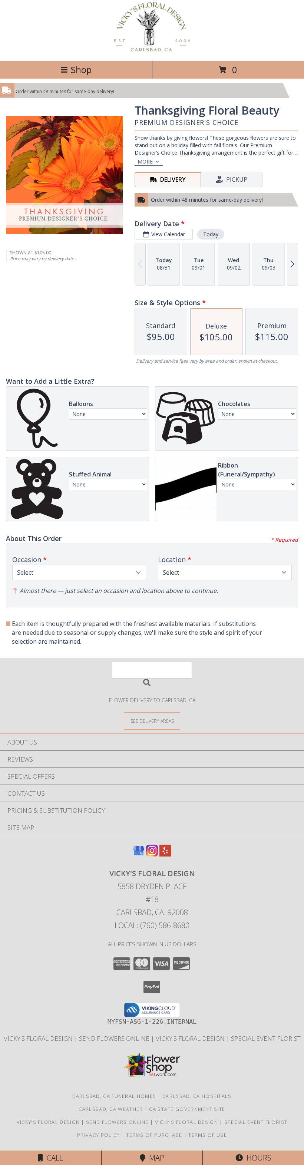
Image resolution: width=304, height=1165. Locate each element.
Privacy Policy (98, 1135)
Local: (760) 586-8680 (152, 925)
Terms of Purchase (154, 1135)
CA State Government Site (187, 1109)
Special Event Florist (266, 1038)
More (145, 161)
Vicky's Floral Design (39, 1038)
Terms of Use (207, 1135)
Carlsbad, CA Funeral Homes (114, 1096)
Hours (257, 1158)
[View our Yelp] (165, 854)
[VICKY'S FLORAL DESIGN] (152, 49)
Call (53, 1158)
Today (210, 234)
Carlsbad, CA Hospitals (197, 1096)
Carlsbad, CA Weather (111, 1109)
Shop (81, 69)
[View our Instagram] (152, 854)
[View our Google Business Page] (139, 854)
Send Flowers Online (115, 1038)
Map (154, 1158)
